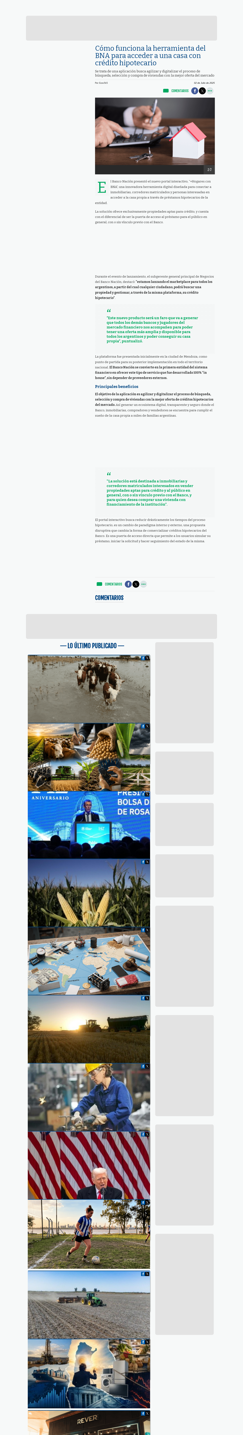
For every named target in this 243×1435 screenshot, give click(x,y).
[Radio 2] (128, 11)
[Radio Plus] (220, 12)
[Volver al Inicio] (27, 4)
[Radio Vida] (175, 12)
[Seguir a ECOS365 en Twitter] (202, 3)
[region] (121, 28)
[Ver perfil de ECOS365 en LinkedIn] (208, 3)
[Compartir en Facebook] (194, 90)
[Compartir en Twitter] (202, 90)
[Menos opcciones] (209, 90)
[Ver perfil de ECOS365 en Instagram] (213, 3)
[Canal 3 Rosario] (83, 11)
